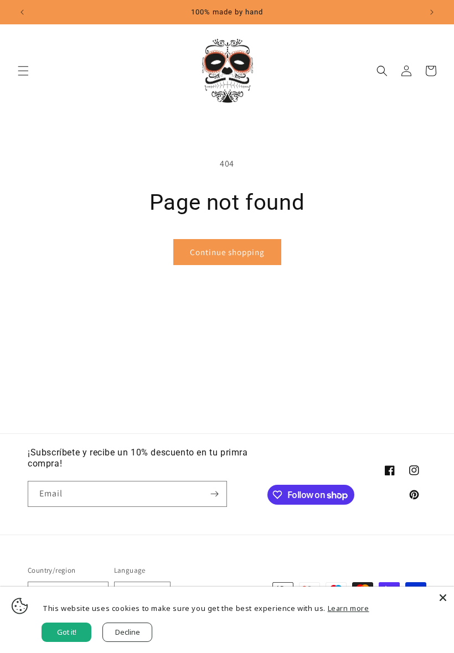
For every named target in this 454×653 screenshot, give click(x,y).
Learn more (348, 608)
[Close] (442, 597)
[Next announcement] (432, 12)
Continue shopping (227, 252)
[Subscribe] (214, 494)
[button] (23, 71)
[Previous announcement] (22, 12)
